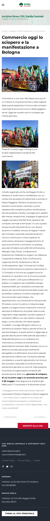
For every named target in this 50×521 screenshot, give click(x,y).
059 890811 (10, 485)
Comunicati (40, 31)
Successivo (40, 417)
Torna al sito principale (15, 19)
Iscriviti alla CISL (33, 426)
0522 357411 (10, 502)
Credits (36, 460)
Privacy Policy (24, 460)
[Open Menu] (3, 5)
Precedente (10, 417)
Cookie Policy (8, 460)
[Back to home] (25, 5)
